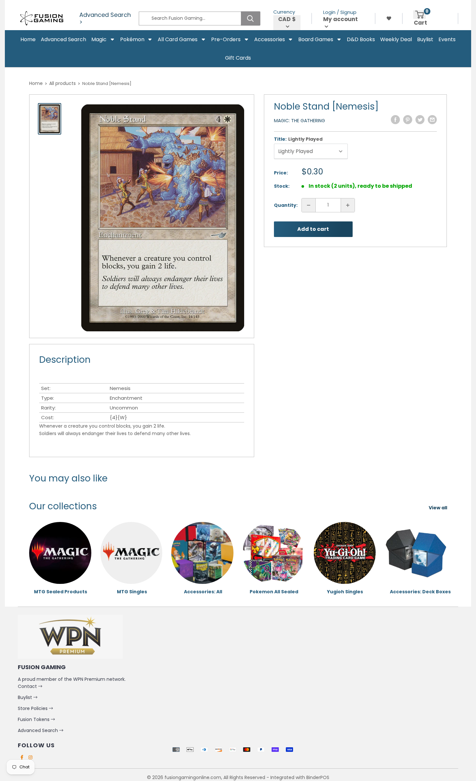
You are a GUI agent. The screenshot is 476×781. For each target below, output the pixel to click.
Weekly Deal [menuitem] (396, 39)
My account (340, 19)
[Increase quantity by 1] (348, 205)
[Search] (250, 18)
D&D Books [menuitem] (361, 39)
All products (62, 83)
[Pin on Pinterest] (407, 119)
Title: (298, 139)
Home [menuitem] (28, 39)
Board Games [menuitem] (315, 39)
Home (36, 83)
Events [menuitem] (447, 39)
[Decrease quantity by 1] (308, 205)
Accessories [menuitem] (269, 39)
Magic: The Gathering (299, 120)
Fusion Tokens (34, 719)
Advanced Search (38, 730)
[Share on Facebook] (395, 119)
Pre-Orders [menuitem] (226, 39)
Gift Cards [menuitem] (238, 58)
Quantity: (286, 205)
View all (438, 507)
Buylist (25, 697)
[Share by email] (432, 119)
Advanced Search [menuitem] (63, 39)
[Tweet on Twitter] (420, 119)
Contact (28, 686)
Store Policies (33, 708)
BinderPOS (317, 777)
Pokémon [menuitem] (132, 39)
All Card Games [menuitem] (178, 39)
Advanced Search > (105, 18)
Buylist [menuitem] (425, 39)
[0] (419, 14)
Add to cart (313, 229)
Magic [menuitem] (99, 39)
